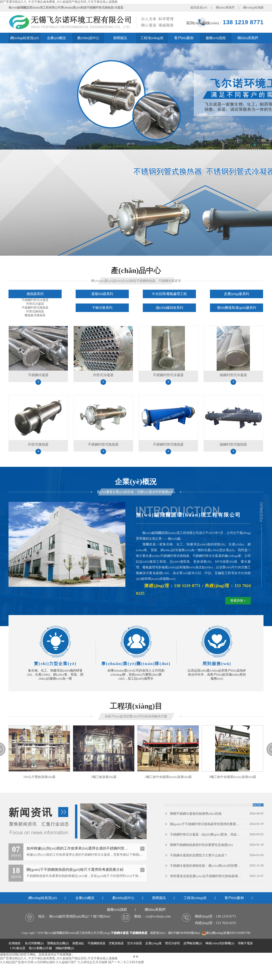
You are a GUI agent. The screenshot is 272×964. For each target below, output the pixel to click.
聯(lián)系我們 (225, 7)
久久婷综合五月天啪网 (92, 962)
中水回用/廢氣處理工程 (169, 294)
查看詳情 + (238, 600)
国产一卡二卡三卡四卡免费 (126, 962)
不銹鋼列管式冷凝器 (35, 300)
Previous (7, 482)
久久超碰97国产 (66, 962)
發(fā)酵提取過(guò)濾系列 (236, 307)
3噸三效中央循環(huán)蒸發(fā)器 (232, 777)
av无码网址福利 (44, 962)
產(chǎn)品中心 (88, 38)
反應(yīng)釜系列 (236, 294)
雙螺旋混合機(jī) (58, 943)
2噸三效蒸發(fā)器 (103, 777)
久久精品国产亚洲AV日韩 (17, 962)
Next (264, 482)
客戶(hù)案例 (183, 38)
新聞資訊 (120, 38)
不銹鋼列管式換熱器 (35, 307)
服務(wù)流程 (216, 38)
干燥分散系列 (102, 307)
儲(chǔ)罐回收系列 (169, 307)
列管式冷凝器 (35, 303)
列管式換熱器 (35, 311)
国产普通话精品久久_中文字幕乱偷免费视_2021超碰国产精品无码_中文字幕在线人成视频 (59, 1)
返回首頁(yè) (198, 7)
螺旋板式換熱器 (35, 315)
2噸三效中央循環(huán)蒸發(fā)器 (168, 777)
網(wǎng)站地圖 (253, 7)
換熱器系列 (35, 294)
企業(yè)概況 (56, 38)
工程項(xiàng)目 (152, 38)
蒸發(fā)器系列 (102, 294)
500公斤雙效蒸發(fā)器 (39, 777)
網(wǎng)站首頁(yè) (24, 38)
